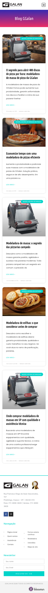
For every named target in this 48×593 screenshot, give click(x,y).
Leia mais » (10, 105)
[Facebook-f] (6, 514)
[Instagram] (11, 514)
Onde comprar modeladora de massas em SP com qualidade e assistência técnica (23, 419)
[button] (44, 5)
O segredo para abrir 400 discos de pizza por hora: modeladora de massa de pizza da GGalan (23, 73)
